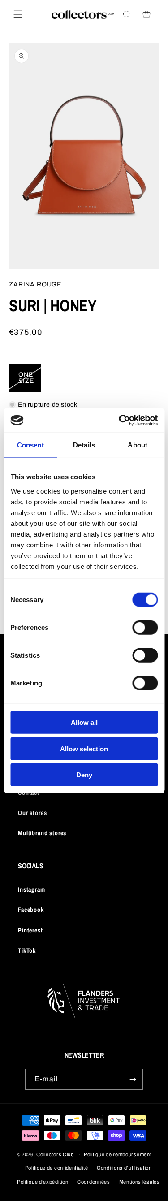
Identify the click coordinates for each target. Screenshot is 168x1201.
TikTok (27, 950)
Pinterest (30, 930)
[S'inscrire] (132, 1079)
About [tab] (137, 445)
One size (30, 381)
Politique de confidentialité (56, 1168)
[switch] (145, 627)
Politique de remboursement (117, 1154)
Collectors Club (55, 1154)
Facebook (31, 910)
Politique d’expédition (42, 1181)
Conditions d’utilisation (124, 1168)
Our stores (32, 813)
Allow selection (84, 748)
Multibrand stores (42, 833)
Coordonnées (93, 1181)
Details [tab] (84, 445)
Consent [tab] (30, 445)
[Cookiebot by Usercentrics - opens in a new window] (120, 420)
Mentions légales (139, 1181)
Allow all (84, 722)
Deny (84, 775)
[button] (18, 14)
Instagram (31, 889)
